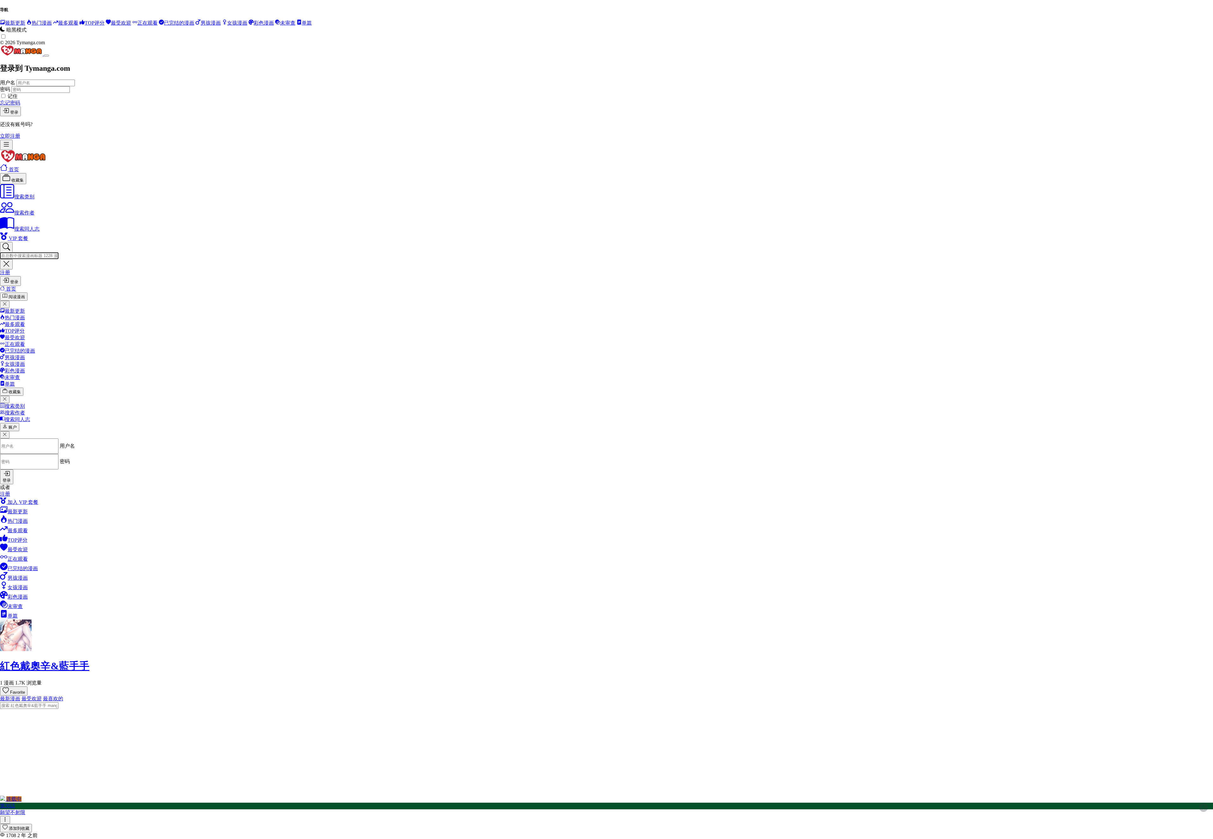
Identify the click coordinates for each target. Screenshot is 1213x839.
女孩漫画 (15, 364)
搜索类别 (24, 196)
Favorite (17, 692)
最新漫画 (10, 698)
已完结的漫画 (20, 350)
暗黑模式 (16, 30)
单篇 (10, 384)
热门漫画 (15, 317)
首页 (13, 169)
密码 (5, 89)
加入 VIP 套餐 (22, 502)
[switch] (3, 36)
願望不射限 (12, 812)
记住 (13, 96)
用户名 (7, 82)
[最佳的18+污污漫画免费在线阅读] (23, 160)
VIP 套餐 (18, 238)
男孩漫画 (15, 357)
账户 (13, 427)
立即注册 (10, 136)
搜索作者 (24, 212)
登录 (14, 112)
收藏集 (17, 180)
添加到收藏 (19, 828)
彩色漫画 (15, 370)
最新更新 (15, 311)
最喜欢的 (53, 698)
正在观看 (15, 344)
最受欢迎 (15, 337)
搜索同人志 (26, 229)
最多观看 (15, 324)
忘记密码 (10, 103)
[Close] (46, 56)
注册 (5, 272)
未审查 (12, 377)
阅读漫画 (17, 296)
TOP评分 (15, 331)
